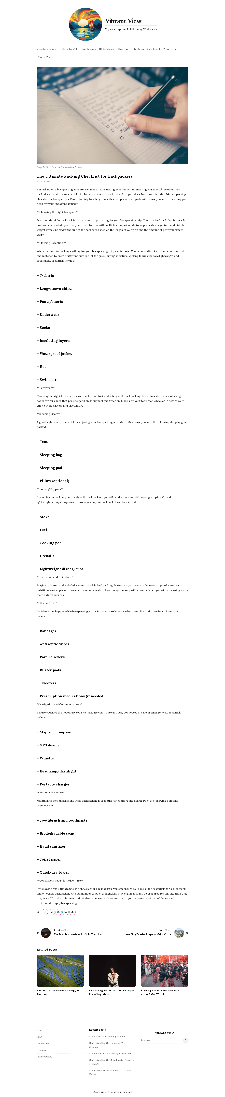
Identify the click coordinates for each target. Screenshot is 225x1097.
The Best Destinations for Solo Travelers (78, 934)
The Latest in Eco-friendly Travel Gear (110, 1053)
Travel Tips (44, 57)
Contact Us (43, 1043)
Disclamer (42, 1050)
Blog (39, 1036)
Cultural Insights (69, 48)
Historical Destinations (131, 48)
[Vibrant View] (85, 24)
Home (40, 1030)
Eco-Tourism (89, 48)
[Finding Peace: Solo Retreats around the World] (164, 971)
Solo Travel (153, 48)
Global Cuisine (107, 48)
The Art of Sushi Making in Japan (107, 1036)
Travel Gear (169, 48)
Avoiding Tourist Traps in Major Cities (148, 934)
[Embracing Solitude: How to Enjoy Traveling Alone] (112, 971)
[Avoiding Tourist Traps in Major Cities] (179, 933)
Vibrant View (123, 21)
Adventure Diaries (46, 48)
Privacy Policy (44, 1056)
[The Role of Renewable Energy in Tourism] (60, 971)
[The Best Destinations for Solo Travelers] (46, 933)
